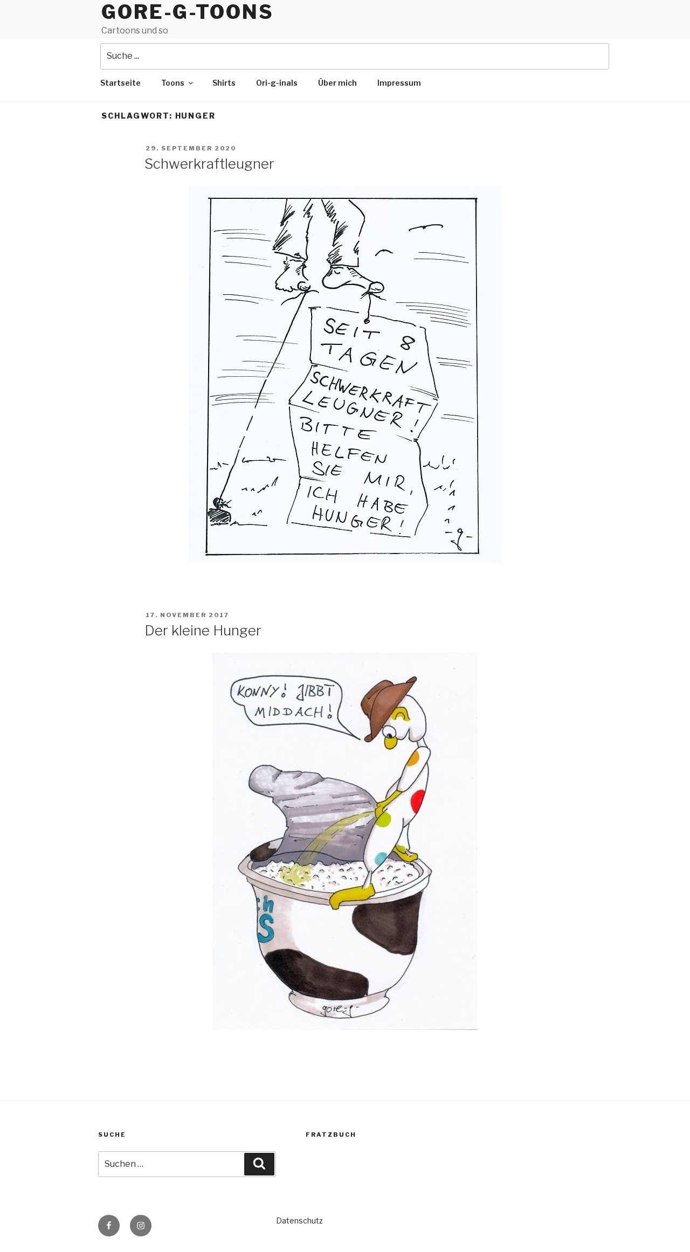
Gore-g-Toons (187, 12)
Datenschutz (299, 1220)
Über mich (337, 82)
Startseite (120, 82)
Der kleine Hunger (202, 630)
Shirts (224, 82)
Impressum (399, 82)
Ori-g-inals (277, 82)
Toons (172, 82)
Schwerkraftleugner (209, 163)
